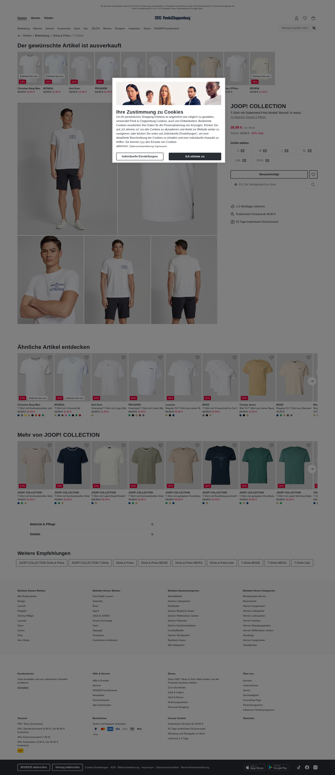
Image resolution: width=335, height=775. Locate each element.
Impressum (161, 146)
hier (142, 141)
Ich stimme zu (194, 156)
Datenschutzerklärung (141, 146)
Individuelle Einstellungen (140, 156)
